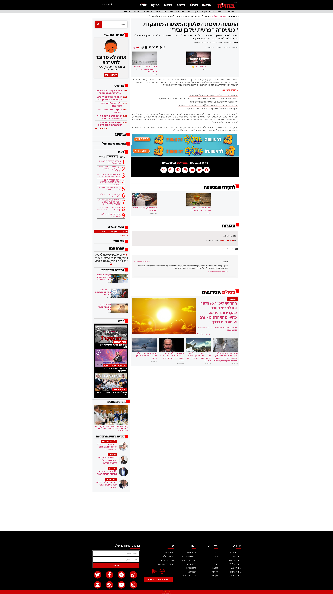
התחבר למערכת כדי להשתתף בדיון (218, 272)
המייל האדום (191, 564)
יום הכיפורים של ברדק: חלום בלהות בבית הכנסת (110, 195)
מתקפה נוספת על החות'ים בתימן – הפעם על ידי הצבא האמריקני (212, 108)
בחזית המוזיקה (235, 575)
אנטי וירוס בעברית (167, 560)
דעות (171, 11)
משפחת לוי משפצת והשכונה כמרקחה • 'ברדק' (110, 162)
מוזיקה (157, 11)
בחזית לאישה (235, 568)
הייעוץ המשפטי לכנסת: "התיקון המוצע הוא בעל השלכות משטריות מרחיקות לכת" (109, 202)
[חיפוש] (98, 24)
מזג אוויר (137, 11)
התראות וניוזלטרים (189, 556)
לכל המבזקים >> (102, 128)
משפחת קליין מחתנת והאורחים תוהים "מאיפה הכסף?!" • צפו (108, 175)
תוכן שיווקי (214, 575)
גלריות (216, 564)
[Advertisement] (166, 511)
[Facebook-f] (109, 575)
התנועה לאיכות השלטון (216, 42)
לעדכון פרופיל (111, 75)
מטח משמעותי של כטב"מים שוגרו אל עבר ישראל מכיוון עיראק (213, 95)
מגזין (189, 11)
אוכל (164, 11)
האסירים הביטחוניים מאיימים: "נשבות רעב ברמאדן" (110, 189)
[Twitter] (97, 575)
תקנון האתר (192, 571)
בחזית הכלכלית (235, 564)
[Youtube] (121, 585)
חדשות (222, 16)
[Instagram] (133, 585)
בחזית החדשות (233, 16)
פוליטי (211, 11)
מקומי (204, 11)
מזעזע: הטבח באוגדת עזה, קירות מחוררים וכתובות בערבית (108, 208)
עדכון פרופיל (191, 552)
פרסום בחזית (169, 552)
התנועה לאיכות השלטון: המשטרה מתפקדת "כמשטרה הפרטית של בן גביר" (190, 26)
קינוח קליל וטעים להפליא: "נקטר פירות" (111, 215)
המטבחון (215, 568)
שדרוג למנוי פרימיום (188, 560)
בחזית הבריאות (235, 560)
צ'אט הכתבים (230, 11)
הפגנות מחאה (228, 42)
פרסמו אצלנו (191, 568)
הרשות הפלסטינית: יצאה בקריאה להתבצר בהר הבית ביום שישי (110, 182)
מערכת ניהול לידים (167, 556)
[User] (97, 585)
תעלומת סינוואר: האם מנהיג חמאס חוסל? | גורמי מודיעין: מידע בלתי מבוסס (208, 105)
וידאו (216, 552)
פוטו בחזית (180, 11)
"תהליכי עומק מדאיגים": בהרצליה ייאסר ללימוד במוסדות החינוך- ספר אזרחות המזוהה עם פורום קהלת (197, 98)
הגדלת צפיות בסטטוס (166, 564)
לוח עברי (127, 11)
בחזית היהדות (235, 571)
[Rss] (109, 585)
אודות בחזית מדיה (189, 575)
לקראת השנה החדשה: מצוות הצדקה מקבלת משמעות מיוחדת (110, 169)
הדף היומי (148, 11)
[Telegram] (121, 575)
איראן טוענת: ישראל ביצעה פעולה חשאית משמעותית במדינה (214, 101)
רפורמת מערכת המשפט (201, 42)
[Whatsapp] (133, 575)
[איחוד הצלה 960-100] (184, 144)
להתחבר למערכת (226, 240)
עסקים (196, 11)
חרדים (219, 11)
